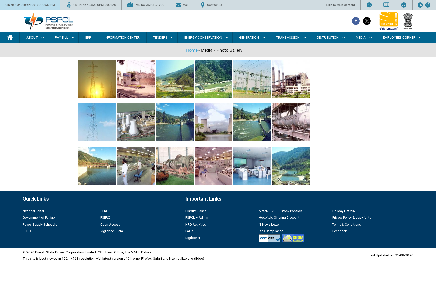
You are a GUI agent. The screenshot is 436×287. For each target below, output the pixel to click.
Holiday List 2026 (344, 211)
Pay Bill (61, 37)
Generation (249, 37)
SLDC (27, 231)
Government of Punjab (39, 217)
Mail (185, 5)
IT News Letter (269, 224)
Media (361, 37)
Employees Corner (399, 37)
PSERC (105, 217)
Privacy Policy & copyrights (351, 217)
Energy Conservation (203, 37)
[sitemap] (403, 5)
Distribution (328, 37)
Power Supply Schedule (40, 224)
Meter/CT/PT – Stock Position (280, 211)
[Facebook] (356, 21)
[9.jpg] (97, 79)
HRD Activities (195, 224)
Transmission (288, 37)
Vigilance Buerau (112, 231)
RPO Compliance (271, 231)
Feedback (339, 231)
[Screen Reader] (386, 5)
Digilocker (192, 238)
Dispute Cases (195, 211)
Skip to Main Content (340, 5)
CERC (104, 211)
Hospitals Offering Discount (279, 217)
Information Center (122, 37)
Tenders (160, 37)
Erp (88, 37)
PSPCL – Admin (196, 217)
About (32, 37)
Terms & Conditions (346, 224)
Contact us (214, 5)
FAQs (189, 231)
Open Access (110, 224)
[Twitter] (367, 21)
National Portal (33, 211)
